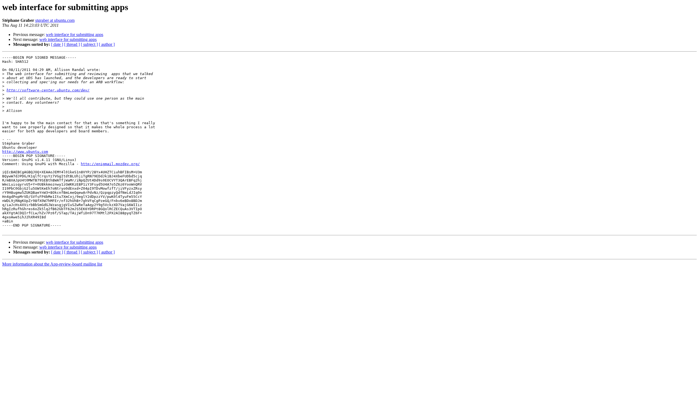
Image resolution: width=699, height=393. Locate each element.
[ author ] (107, 44)
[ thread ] (72, 44)
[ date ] (57, 44)
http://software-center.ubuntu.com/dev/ (48, 90)
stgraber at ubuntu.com (55, 20)
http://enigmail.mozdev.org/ (110, 164)
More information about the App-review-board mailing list (52, 264)
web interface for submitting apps (74, 34)
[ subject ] (89, 44)
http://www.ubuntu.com (25, 152)
